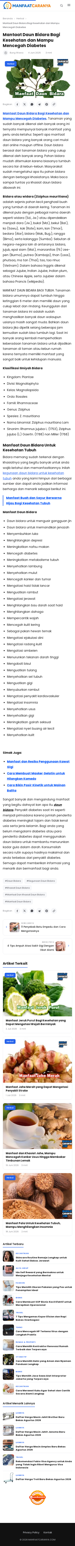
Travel (19, 1312)
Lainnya (20, 1413)
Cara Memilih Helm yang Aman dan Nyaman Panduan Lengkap (43, 1362)
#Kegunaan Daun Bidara (41, 880)
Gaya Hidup (22, 1268)
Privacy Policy (31, 1532)
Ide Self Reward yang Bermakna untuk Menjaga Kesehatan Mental (40, 1274)
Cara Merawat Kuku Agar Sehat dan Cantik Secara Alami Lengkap (43, 1392)
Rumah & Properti (26, 1342)
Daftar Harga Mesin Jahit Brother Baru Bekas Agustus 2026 (40, 1418)
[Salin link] (54, 104)
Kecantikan (22, 1253)
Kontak (48, 1532)
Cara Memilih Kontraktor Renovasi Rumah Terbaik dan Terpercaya (42, 1348)
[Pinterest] (47, 104)
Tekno (19, 1327)
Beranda (8, 18)
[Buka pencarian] (61, 5)
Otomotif (21, 1357)
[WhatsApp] (32, 104)
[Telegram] (39, 104)
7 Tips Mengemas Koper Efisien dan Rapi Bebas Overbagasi (41, 1318)
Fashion (20, 1283)
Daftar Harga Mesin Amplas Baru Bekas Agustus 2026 (41, 1448)
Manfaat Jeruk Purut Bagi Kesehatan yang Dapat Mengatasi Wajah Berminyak (36, 1022)
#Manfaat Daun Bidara (18, 901)
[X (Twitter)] (25, 104)
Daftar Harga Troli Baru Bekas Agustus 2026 (43, 1479)
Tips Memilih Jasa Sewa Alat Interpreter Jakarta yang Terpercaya (41, 1377)
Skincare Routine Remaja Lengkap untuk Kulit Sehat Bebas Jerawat (41, 1259)
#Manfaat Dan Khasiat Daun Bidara (25, 894)
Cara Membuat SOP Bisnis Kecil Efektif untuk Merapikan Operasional (44, 1303)
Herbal (20, 18)
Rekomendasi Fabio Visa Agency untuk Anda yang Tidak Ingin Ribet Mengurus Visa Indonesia (44, 1464)
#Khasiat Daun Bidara (17, 887)
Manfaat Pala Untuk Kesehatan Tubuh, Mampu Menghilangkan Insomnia (33, 1225)
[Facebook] (17, 104)
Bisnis (19, 1297)
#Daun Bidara (13, 880)
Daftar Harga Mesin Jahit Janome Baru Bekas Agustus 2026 (40, 1433)
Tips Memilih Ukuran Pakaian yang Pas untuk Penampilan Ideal (44, 1288)
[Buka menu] (69, 5)
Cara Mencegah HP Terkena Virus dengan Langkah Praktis (42, 1333)
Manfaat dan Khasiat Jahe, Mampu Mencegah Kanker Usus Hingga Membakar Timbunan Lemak (36, 1156)
